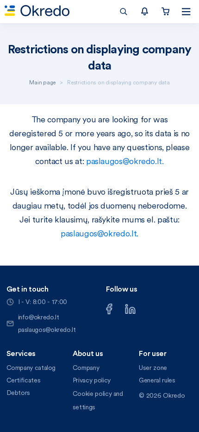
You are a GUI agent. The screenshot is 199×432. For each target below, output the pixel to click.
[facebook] (109, 307)
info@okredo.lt (38, 317)
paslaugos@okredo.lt (47, 329)
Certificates (23, 380)
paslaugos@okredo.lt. (124, 161)
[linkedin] (130, 307)
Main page (42, 82)
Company (86, 367)
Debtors (18, 392)
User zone (153, 367)
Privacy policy (92, 380)
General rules (157, 380)
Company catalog (31, 367)
